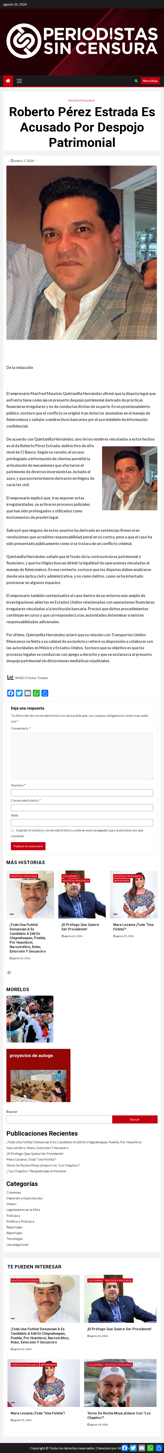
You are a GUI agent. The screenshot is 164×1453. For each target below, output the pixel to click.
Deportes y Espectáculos (24, 1198)
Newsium (104, 1448)
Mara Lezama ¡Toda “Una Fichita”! (31, 1159)
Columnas (70, 876)
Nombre (18, 785)
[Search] (136, 81)
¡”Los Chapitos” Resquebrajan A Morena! (36, 1171)
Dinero (11, 1204)
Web (14, 815)
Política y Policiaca (81, 100)
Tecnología (14, 1238)
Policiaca (13, 1215)
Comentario (21, 728)
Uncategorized (17, 1244)
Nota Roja (150, 80)
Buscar (12, 1111)
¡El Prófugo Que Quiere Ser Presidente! (34, 1153)
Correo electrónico (26, 800)
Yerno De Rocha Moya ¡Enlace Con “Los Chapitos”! (43, 1165)
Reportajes (121, 880)
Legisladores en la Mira (23, 1209)
